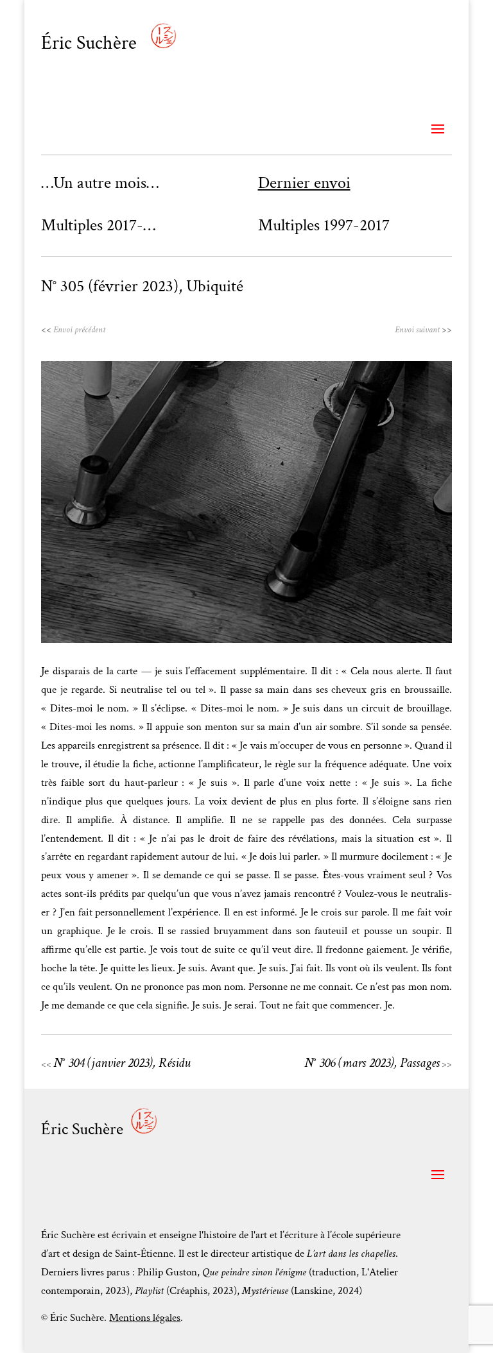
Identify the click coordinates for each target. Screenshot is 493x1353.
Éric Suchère (91, 43)
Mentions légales (144, 1318)
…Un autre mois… (100, 183)
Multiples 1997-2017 (324, 225)
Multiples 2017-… (98, 225)
